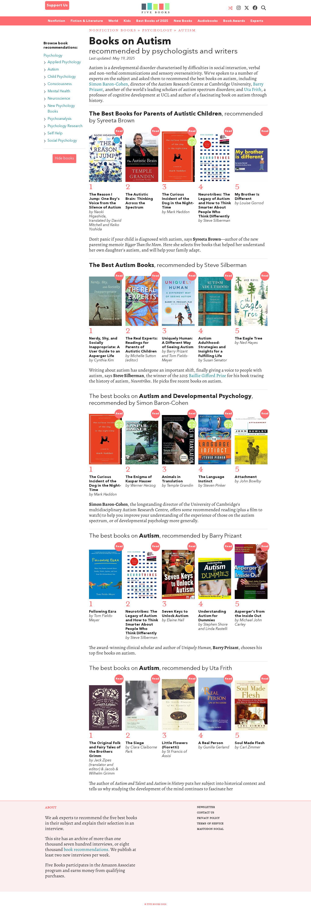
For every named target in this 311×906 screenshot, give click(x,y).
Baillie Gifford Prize (207, 375)
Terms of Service (210, 823)
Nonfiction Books (112, 30)
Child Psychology (62, 77)
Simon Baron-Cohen (108, 84)
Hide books (64, 158)
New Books (183, 21)
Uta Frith (252, 89)
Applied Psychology (64, 62)
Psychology (157, 30)
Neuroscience (59, 99)
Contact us (205, 812)
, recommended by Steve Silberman (168, 265)
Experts (256, 21)
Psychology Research (65, 126)
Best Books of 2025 (152, 21)
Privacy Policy (208, 818)
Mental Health (59, 91)
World (113, 21)
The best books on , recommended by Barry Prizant (165, 536)
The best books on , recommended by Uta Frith (160, 668)
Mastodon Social (210, 829)
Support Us (57, 5)
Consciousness (60, 84)
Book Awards (234, 21)
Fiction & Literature (87, 21)
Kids (127, 21)
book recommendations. (87, 849)
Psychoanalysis (59, 119)
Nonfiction (56, 21)
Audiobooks (208, 21)
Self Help (55, 133)
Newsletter (206, 807)
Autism (53, 69)
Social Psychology (62, 141)
